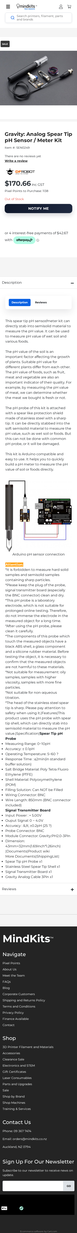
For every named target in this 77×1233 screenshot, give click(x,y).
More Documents (20, 856)
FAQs (7, 982)
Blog (6, 988)
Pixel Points (11, 963)
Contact (9, 1025)
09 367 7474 (22, 1131)
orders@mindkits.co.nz (30, 1139)
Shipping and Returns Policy (24, 1000)
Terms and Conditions (19, 1006)
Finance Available (16, 1019)
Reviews (41, 302)
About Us (9, 969)
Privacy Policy (13, 1013)
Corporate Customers (19, 994)
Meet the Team (14, 975)
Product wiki (39, 851)
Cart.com (52, 1231)
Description (20, 302)
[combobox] (38, 18)
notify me (38, 208)
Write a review (16, 161)
